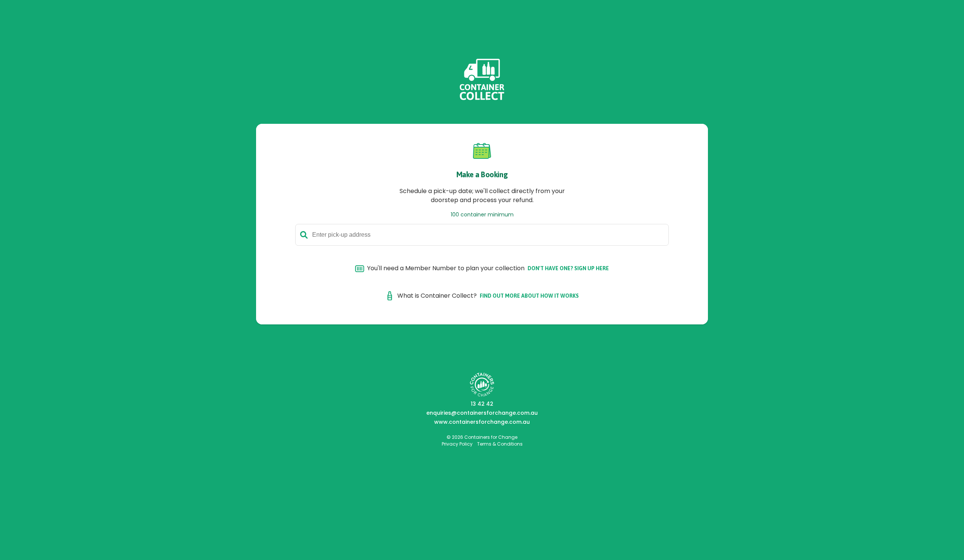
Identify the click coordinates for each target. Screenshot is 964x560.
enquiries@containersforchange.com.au (482, 413)
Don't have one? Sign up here (568, 268)
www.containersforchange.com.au (482, 422)
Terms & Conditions (500, 444)
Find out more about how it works (529, 296)
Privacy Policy (457, 444)
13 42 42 (482, 404)
